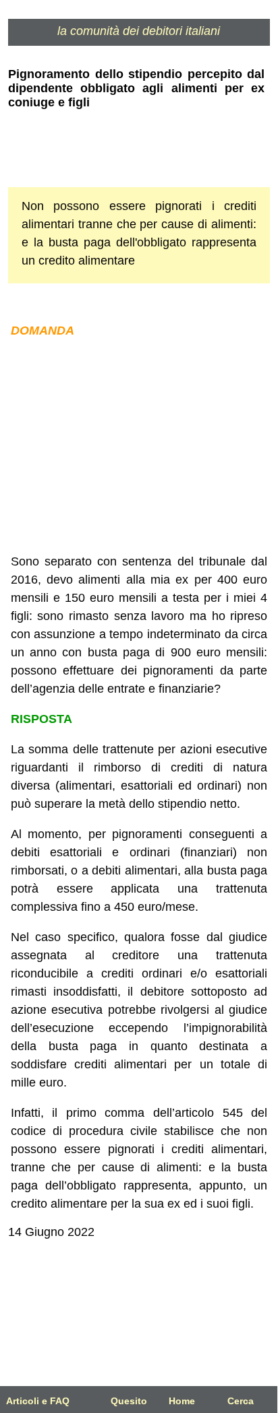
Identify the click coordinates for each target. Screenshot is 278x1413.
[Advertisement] (139, 446)
